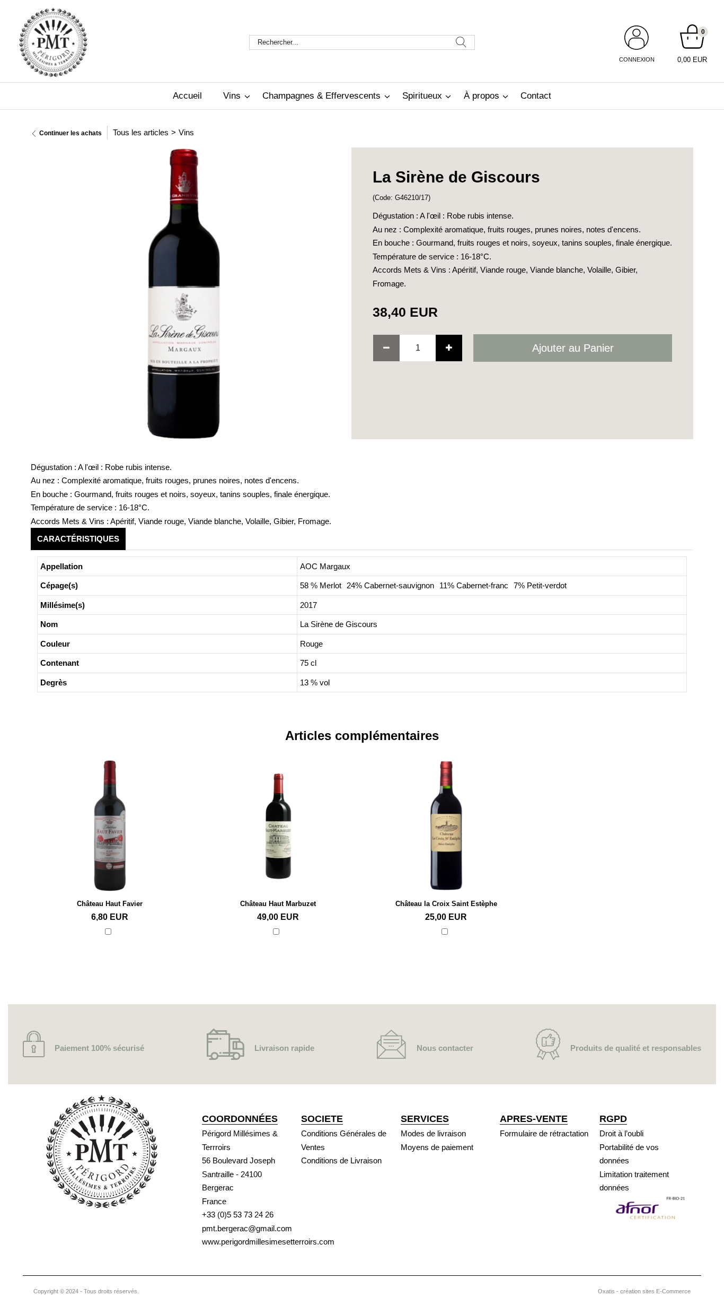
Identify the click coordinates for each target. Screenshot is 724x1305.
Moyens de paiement (437, 1147)
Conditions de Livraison (341, 1160)
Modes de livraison (433, 1133)
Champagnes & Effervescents (321, 96)
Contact (535, 96)
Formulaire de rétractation (544, 1133)
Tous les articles (141, 132)
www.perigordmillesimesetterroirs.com (268, 1241)
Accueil (187, 96)
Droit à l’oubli (621, 1133)
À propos (481, 96)
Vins (232, 96)
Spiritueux (422, 96)
